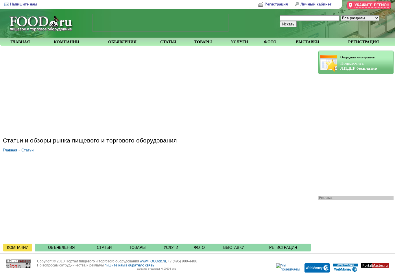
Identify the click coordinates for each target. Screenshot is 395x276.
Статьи (27, 150)
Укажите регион (372, 5)
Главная (10, 150)
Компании (17, 247)
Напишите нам (23, 4)
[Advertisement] (353, 133)
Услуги (171, 247)
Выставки (233, 247)
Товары (138, 247)
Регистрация (283, 247)
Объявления (61, 247)
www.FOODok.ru (153, 261)
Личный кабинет (315, 4)
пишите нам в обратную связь (129, 265)
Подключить (358, 63)
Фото (199, 247)
